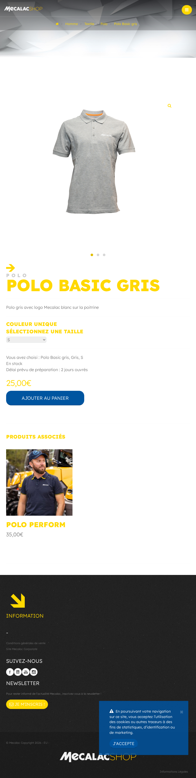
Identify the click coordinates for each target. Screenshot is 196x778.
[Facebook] (10, 672)
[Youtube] (26, 672)
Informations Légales (174, 771)
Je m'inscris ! (29, 704)
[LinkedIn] (18, 672)
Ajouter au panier (45, 398)
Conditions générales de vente (25, 643)
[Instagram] (34, 672)
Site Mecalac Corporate (21, 649)
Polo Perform (36, 524)
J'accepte (123, 743)
